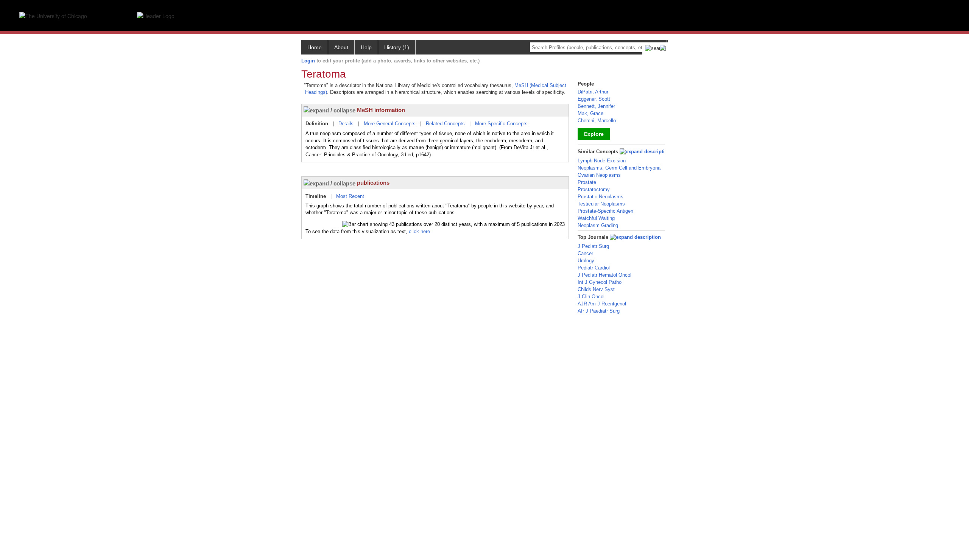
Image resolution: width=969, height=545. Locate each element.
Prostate (587, 182)
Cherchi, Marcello (597, 120)
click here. (420, 231)
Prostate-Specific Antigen (605, 211)
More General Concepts (390, 123)
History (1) (396, 47)
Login (308, 61)
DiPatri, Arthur (593, 92)
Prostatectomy (594, 189)
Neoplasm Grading (598, 225)
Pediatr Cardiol (594, 268)
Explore (594, 134)
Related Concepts (445, 123)
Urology (586, 260)
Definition (316, 123)
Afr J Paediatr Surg (599, 311)
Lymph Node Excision (602, 161)
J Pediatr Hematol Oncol (604, 275)
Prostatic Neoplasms (600, 196)
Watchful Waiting (596, 218)
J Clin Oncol (591, 296)
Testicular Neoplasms (601, 204)
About (341, 47)
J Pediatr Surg (593, 246)
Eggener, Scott (594, 99)
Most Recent (350, 196)
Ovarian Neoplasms (599, 175)
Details (346, 123)
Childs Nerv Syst (596, 289)
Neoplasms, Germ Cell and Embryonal (620, 168)
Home (314, 47)
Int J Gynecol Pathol (600, 282)
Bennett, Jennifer (596, 106)
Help (366, 47)
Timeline (315, 196)
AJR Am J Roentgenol (602, 304)
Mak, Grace (590, 113)
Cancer (585, 253)
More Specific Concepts (501, 123)
